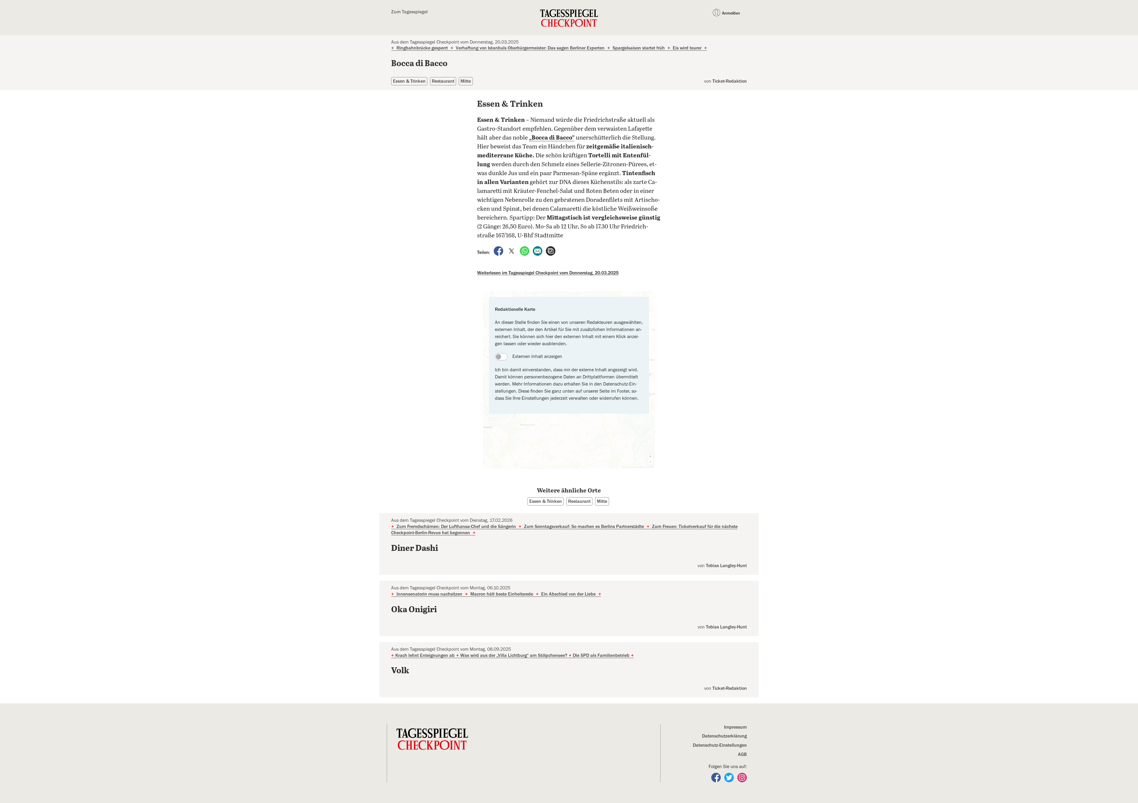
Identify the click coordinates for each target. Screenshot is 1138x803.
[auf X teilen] (512, 250)
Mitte (466, 81)
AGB (742, 754)
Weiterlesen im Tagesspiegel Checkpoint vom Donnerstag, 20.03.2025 (547, 273)
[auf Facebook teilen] (499, 250)
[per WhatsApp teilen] (525, 250)
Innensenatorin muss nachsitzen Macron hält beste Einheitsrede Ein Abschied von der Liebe (496, 594)
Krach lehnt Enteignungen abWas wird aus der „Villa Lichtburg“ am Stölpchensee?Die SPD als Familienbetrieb (512, 655)
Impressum (735, 727)
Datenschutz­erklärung (724, 736)
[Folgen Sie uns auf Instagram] (742, 777)
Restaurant (443, 81)
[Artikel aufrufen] (550, 250)
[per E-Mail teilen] (538, 250)
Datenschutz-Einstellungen (720, 745)
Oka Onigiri (414, 610)
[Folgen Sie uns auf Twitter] (729, 777)
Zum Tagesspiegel (409, 11)
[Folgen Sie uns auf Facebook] (716, 777)
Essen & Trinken (409, 81)
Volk (400, 671)
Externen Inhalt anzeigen (537, 356)
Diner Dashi (414, 548)
